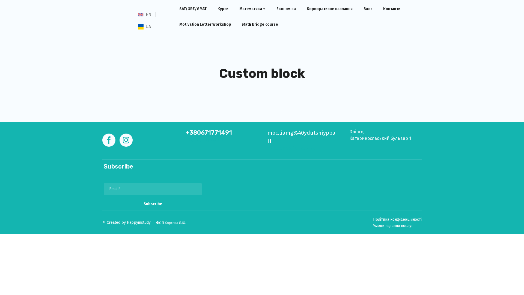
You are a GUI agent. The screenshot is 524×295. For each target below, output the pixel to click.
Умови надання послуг (393, 225)
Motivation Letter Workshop (205, 24)
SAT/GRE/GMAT (193, 9)
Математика (250, 9)
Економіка (286, 9)
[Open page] (141, 14)
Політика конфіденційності (397, 219)
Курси (223, 9)
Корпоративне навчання (330, 9)
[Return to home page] (115, 20)
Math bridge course (260, 24)
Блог (368, 9)
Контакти (391, 9)
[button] (108, 140)
